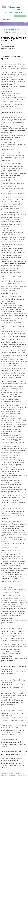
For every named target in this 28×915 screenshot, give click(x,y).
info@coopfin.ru (19, 12)
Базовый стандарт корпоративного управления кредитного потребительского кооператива (14, 407)
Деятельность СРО (13, 29)
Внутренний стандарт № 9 (15, 508)
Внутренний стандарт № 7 (15, 495)
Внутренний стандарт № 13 (15, 543)
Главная (5, 29)
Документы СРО (8, 31)
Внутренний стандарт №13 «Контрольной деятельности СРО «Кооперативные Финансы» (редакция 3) (14, 307)
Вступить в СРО (20, 16)
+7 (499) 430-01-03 (9, 12)
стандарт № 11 (19, 584)
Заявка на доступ (7, 19)
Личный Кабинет (7, 16)
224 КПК (17, 10)
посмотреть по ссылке (15, 624)
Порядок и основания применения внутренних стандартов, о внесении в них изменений (13, 522)
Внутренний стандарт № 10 (15, 530)
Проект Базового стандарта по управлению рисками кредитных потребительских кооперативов (11, 597)
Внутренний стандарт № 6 (15, 112)
